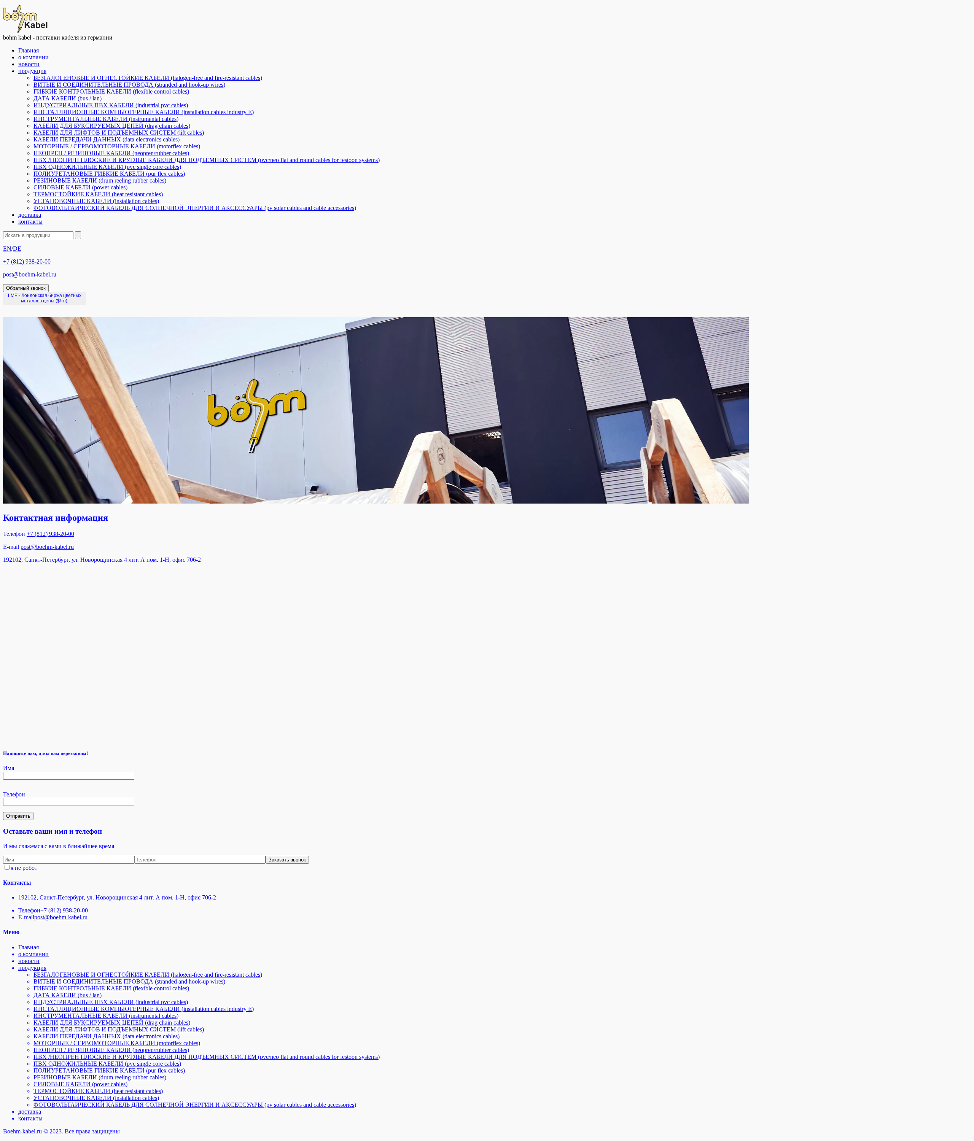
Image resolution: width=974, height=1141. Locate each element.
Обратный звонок (26, 288)
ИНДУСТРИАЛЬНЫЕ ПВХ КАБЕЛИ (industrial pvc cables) (110, 105)
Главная (28, 50)
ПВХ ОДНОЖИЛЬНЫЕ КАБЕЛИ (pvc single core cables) (107, 167)
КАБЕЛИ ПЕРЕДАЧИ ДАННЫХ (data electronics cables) (106, 139)
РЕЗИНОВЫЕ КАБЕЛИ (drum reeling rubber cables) (99, 180)
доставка (29, 214)
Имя (8, 768)
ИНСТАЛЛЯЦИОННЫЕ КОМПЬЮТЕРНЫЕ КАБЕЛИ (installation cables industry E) (143, 112)
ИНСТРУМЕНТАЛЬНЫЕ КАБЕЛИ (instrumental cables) (105, 119)
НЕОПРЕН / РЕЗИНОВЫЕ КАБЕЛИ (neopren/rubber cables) (111, 153)
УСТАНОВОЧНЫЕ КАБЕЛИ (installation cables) (96, 201)
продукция (32, 71)
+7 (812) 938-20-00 (27, 261)
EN (7, 248)
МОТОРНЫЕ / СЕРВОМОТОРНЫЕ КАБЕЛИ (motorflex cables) (116, 146)
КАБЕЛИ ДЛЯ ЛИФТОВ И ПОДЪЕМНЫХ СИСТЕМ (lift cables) (118, 132)
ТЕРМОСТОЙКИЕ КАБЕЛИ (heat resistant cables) (98, 194)
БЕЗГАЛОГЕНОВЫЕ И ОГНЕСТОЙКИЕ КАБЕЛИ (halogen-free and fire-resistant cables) (147, 78)
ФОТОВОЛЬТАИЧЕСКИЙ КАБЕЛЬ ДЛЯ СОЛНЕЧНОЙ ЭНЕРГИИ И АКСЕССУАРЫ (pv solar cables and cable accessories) (194, 208)
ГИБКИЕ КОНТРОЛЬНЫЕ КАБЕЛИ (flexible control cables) (111, 91)
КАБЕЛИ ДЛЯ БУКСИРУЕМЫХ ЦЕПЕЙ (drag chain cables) (111, 125)
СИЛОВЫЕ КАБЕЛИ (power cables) (80, 187)
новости (29, 64)
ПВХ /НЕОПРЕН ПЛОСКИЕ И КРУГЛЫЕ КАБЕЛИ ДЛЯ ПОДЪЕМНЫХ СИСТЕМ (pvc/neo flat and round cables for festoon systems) (206, 160)
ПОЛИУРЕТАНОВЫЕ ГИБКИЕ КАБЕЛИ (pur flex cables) (109, 173)
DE (17, 248)
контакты (30, 221)
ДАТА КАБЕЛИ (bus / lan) (67, 98)
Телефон (14, 794)
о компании (33, 57)
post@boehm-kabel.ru (29, 274)
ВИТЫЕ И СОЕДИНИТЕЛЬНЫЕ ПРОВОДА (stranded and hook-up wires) (129, 84)
